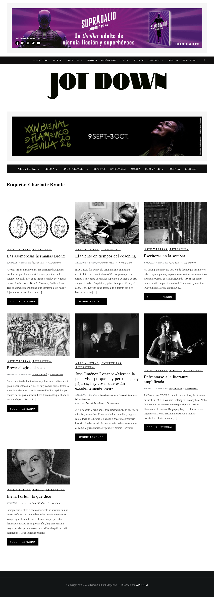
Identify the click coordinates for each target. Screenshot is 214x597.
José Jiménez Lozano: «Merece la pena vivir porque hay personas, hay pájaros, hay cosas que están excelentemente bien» (107, 381)
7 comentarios (189, 262)
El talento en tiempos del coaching (105, 256)
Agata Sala (174, 262)
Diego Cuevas (175, 388)
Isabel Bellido (38, 503)
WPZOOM (142, 584)
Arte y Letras (19, 249)
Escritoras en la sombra (164, 255)
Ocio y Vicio (153, 168)
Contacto (155, 60)
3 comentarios (191, 388)
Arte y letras (27, 168)
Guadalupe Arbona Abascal (113, 394)
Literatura (42, 249)
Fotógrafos (108, 60)
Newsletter (189, 60)
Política (174, 168)
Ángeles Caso (38, 262)
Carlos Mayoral (39, 374)
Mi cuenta (73, 60)
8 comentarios (54, 262)
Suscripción (41, 60)
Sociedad (190, 168)
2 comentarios (56, 374)
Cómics (175, 370)
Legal (171, 60)
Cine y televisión (74, 168)
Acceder (58, 60)
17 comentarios (125, 262)
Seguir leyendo (22, 301)
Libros (38, 489)
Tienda (124, 60)
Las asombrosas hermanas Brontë (36, 256)
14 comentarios (114, 402)
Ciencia (49, 168)
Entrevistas (118, 168)
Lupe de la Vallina (94, 402)
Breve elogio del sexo (26, 367)
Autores (92, 60)
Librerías (139, 60)
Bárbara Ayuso (107, 262)
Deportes (99, 168)
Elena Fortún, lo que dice (29, 496)
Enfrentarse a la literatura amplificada (166, 379)
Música (135, 168)
